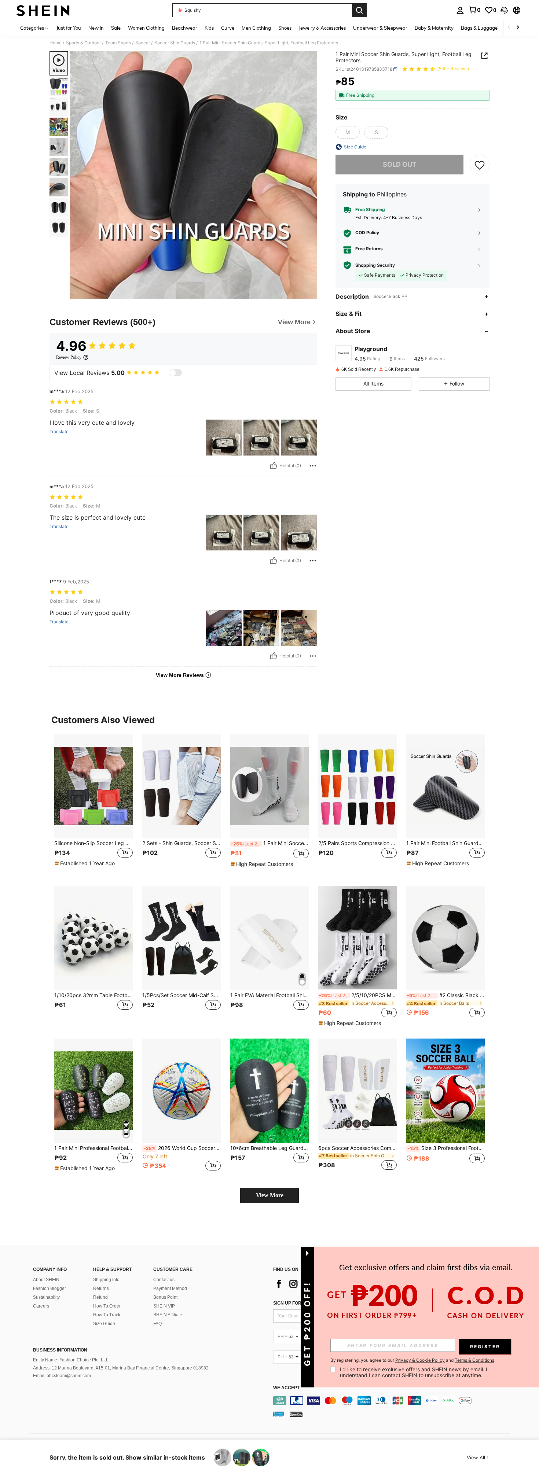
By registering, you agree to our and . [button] (412, 1360)
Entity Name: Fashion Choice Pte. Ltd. (70, 1359)
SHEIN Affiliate (167, 1314)
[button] (504, 10)
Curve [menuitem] (227, 28)
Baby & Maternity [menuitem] (434, 28)
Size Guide (104, 1323)
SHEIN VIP (164, 1306)
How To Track (106, 1314)
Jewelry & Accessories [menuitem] (322, 28)
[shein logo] (43, 10)
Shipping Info (106, 1279)
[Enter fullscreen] (309, 293)
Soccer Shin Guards (174, 42)
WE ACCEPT (286, 1388)
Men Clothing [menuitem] (256, 28)
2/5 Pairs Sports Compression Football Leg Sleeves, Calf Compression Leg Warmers (357, 843)
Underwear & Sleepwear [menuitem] (380, 28)
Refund (100, 1297)
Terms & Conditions (474, 1360)
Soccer (142, 42)
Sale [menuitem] (116, 28)
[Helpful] (273, 465)
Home (56, 42)
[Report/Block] (312, 465)
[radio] (348, 132)
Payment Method (170, 1288)
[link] (474, 9)
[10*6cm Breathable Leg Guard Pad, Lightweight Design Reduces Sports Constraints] (269, 1091)
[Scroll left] (508, 28)
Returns (101, 1288)
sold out (400, 165)
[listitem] (93, 804)
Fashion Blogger (49, 1288)
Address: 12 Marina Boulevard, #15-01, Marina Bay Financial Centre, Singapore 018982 (121, 1368)
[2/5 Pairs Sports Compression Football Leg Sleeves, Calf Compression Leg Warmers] (357, 786)
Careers (41, 1306)
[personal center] (460, 10)
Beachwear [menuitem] (184, 28)
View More (269, 1195)
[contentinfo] (393, 1400)
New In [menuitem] (96, 28)
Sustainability (46, 1297)
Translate (59, 431)
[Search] (359, 10)
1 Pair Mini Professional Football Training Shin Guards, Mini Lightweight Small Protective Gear (93, 1148)
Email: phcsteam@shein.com (62, 1375)
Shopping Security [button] (375, 265)
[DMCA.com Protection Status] (296, 1414)
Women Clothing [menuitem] (146, 28)
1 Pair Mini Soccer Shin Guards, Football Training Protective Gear (270, 843)
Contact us (164, 1279)
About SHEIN (46, 1279)
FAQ (157, 1323)
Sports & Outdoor (83, 42)
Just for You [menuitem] (68, 28)
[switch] (175, 372)
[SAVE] (479, 164)
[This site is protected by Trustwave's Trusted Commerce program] (278, 1414)
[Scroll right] (517, 28)
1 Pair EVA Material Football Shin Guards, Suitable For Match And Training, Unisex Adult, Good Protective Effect (269, 995)
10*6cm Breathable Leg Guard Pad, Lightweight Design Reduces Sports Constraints (269, 1148)
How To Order (107, 1306)
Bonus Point (165, 1297)
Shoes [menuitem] (285, 28)
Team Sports (118, 42)
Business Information (60, 1350)
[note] (85, 863)
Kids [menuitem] (209, 28)
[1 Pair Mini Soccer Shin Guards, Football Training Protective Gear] (269, 786)
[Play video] (193, 175)
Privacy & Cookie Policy (420, 1360)
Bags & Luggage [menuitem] (479, 28)
